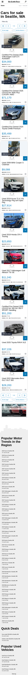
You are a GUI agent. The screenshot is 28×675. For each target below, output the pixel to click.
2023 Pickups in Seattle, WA (8, 590)
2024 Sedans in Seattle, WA (8, 478)
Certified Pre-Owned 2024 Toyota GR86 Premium (12, 128)
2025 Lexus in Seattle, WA (8, 514)
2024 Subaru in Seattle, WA (8, 532)
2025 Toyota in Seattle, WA (8, 469)
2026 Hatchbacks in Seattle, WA (9, 581)
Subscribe (25, 5)
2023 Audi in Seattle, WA (8, 541)
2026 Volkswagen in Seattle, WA (10, 608)
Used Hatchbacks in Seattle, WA (9, 665)
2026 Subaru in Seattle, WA (8, 612)
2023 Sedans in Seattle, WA (8, 527)
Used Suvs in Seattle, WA (8, 656)
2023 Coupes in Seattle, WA (8, 617)
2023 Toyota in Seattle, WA (8, 500)
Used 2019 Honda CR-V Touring (12, 235)
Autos (2, 5)
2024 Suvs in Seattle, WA (8, 456)
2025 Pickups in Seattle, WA (8, 594)
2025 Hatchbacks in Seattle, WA (9, 577)
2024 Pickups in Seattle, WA (8, 550)
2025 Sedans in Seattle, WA (8, 505)
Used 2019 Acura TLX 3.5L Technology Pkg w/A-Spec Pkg (13, 200)
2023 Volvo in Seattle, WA (8, 545)
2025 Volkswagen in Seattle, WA (10, 492)
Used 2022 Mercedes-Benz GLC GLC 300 (13, 379)
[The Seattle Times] (14, 2)
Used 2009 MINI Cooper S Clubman (13, 163)
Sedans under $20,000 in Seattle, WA (11, 639)
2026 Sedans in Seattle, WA (8, 559)
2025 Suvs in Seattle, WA (8, 451)
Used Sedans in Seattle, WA (8, 660)
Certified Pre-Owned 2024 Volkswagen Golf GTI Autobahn (12, 56)
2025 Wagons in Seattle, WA (9, 599)
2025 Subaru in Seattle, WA (8, 509)
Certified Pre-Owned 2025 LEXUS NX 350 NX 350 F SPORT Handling (12, 308)
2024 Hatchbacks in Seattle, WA (9, 572)
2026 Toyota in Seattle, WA (8, 474)
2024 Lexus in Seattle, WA (8, 496)
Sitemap (14, 673)
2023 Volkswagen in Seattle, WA (10, 518)
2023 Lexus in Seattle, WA (8, 487)
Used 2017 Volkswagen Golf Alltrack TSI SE (13, 271)
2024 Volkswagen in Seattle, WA (10, 536)
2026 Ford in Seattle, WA (8, 621)
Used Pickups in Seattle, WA (8, 669)
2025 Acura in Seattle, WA (8, 554)
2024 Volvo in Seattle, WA (8, 563)
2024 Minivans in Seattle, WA (9, 586)
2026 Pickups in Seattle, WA (8, 603)
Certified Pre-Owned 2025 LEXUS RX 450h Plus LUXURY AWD (12, 92)
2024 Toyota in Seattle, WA (8, 465)
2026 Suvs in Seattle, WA (8, 483)
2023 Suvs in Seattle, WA (8, 460)
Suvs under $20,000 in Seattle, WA (10, 635)
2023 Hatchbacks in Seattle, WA (9, 523)
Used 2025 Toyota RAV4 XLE (14, 342)
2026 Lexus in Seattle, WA (8, 568)
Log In (20, 5)
